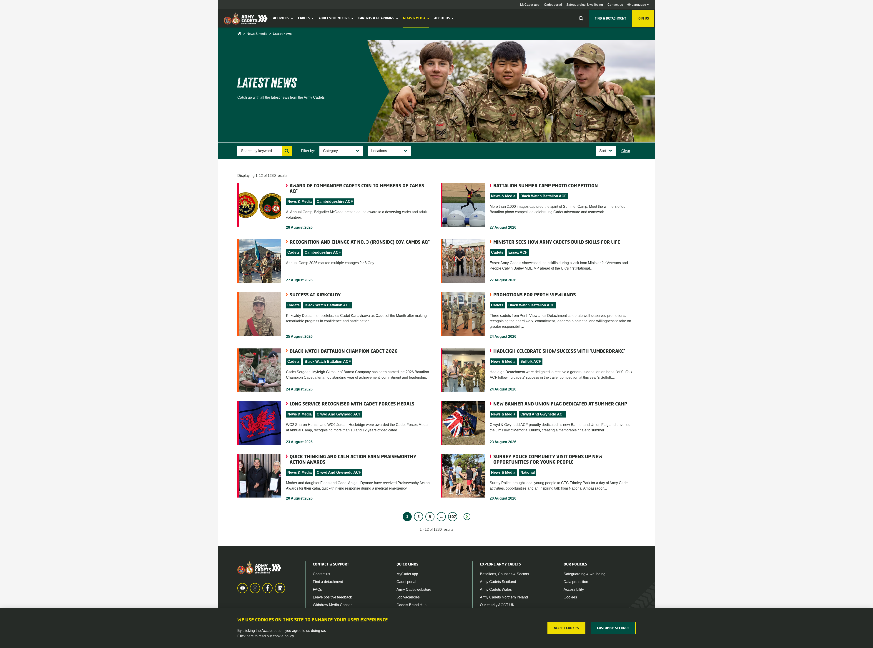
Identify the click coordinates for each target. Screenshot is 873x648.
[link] (467, 516)
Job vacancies (408, 597)
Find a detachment (328, 582)
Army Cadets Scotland (498, 582)
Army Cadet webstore (413, 589)
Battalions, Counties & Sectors (504, 574)
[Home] (239, 33)
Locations (379, 151)
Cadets (304, 18)
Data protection (576, 582)
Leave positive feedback (332, 597)
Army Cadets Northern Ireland (504, 597)
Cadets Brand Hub (411, 605)
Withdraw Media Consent (333, 605)
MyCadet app (529, 4)
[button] (291, 18)
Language (639, 4)
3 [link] (430, 516)
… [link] (441, 516)
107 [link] (452, 516)
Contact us (615, 4)
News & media (414, 18)
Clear (625, 151)
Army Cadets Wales (496, 589)
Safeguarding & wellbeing (584, 4)
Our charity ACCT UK (497, 605)
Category (330, 151)
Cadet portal (553, 4)
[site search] (581, 18)
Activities (281, 18)
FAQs (317, 589)
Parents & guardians (376, 18)
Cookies (570, 597)
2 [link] (418, 516)
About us (442, 18)
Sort (602, 151)
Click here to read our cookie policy (265, 636)
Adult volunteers (334, 18)
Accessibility (574, 589)
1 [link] (407, 516)
